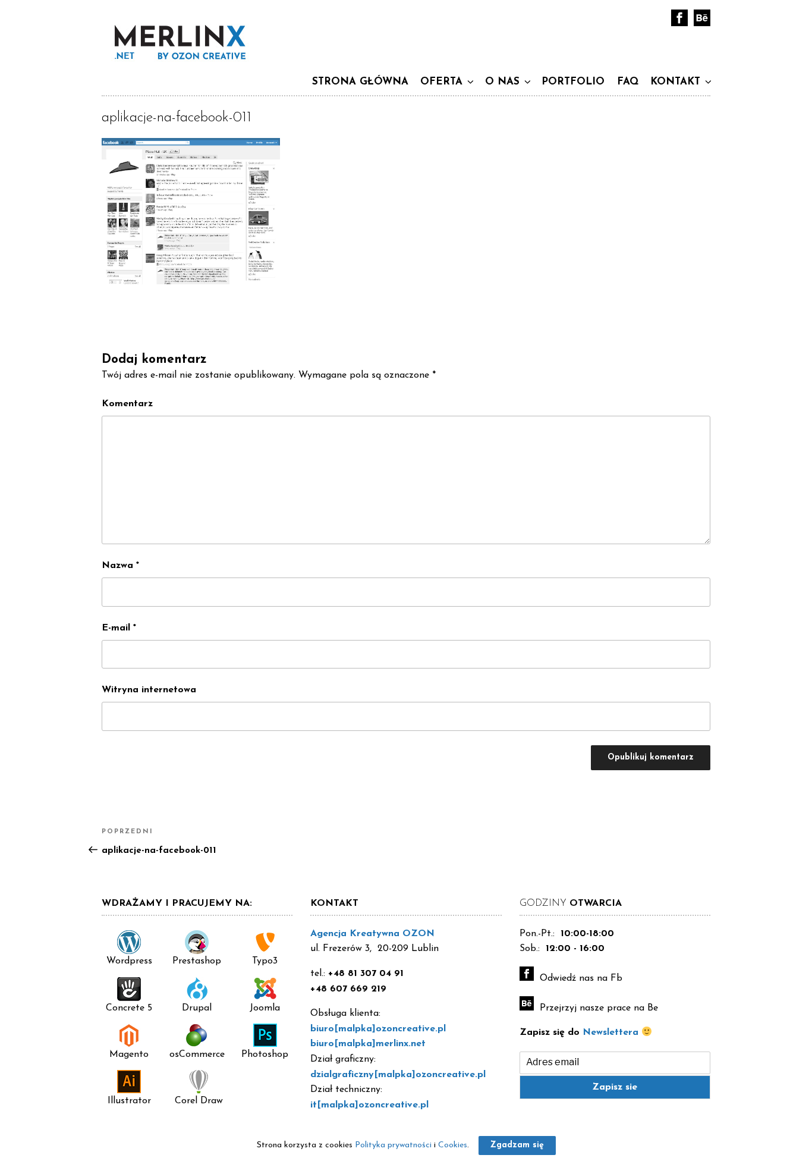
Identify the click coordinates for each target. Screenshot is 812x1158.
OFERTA (441, 82)
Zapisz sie (614, 1087)
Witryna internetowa (149, 690)
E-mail (119, 628)
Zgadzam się (517, 1145)
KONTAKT (675, 82)
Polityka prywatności (393, 1145)
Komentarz (127, 404)
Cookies (452, 1145)
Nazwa (120, 565)
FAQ (627, 82)
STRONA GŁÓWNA (360, 82)
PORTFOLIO (573, 82)
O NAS (502, 82)
